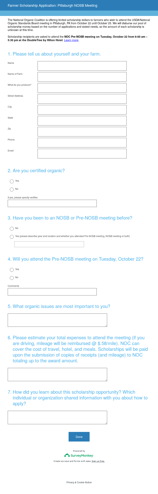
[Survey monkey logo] (79, 455)
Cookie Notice (84, 482)
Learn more (71, 40)
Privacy (70, 482)
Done (79, 437)
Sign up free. (98, 461)
